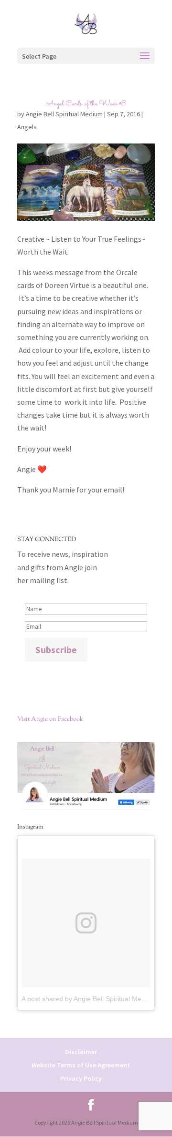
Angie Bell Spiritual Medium (64, 114)
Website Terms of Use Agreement (81, 1065)
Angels (27, 127)
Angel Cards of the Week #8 (86, 103)
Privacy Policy (81, 1078)
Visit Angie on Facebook (50, 719)
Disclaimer (81, 1051)
